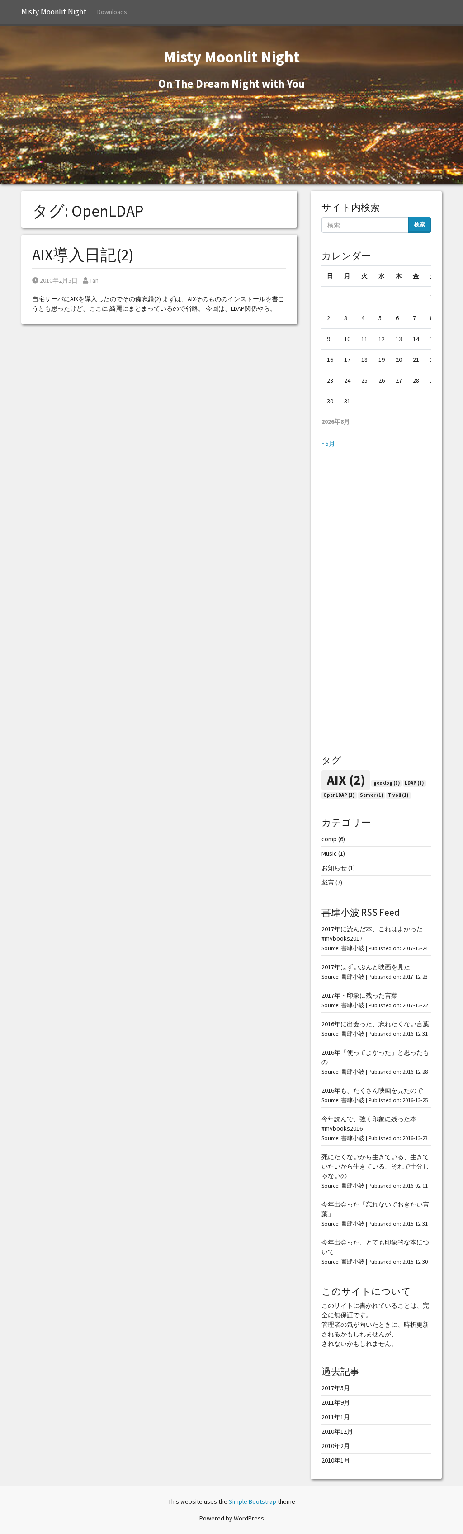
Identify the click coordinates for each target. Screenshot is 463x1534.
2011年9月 (335, 1402)
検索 (419, 224)
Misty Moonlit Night (53, 12)
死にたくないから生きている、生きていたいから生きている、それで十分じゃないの (375, 1166)
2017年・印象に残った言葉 (359, 995)
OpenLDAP (338, 795)
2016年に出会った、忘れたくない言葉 (375, 1024)
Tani (94, 280)
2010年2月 (335, 1446)
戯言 (327, 882)
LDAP (414, 783)
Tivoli (398, 795)
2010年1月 (335, 1460)
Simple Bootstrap (252, 1501)
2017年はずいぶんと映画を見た (365, 967)
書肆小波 (352, 948)
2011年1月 (335, 1417)
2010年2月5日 (58, 280)
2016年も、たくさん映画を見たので (372, 1090)
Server (371, 795)
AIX (346, 780)
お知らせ (334, 868)
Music (329, 853)
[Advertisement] (376, 601)
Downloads (112, 12)
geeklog (386, 783)
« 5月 (328, 444)
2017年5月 (335, 1388)
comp (329, 839)
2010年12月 (337, 1431)
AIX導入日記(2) (83, 255)
